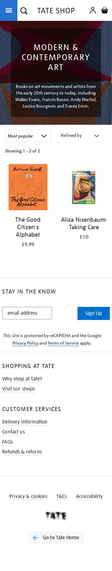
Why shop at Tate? (22, 379)
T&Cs (61, 496)
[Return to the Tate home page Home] (56, 12)
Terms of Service (63, 343)
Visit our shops (18, 389)
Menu (10, 10)
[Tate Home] (56, 515)
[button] (24, 11)
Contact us (13, 432)
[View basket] (104, 11)
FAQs (7, 442)
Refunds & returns (22, 452)
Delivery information (24, 422)
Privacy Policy (25, 343)
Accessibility (89, 496)
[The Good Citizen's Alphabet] (28, 188)
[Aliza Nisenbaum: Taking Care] (84, 188)
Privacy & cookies (28, 496)
